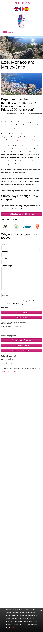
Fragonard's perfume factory (25, 140)
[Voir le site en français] (21, 8)
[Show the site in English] (16, 8)
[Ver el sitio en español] (26, 8)
